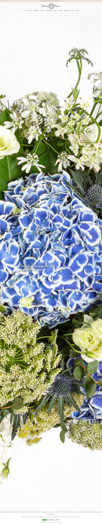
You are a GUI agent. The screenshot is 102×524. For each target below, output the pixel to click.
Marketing (60, 522)
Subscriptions (66, 10)
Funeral (42, 10)
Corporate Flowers (49, 10)
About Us (72, 10)
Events (56, 10)
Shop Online (28, 10)
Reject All (57, 519)
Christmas (61, 10)
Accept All (44, 519)
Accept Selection (51, 519)
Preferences (54, 522)
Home (24, 10)
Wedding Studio (36, 10)
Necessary (43, 522)
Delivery (77, 10)
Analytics (48, 522)
